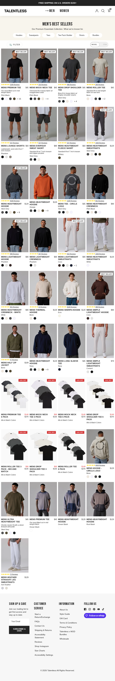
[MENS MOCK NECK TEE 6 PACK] (71, 394)
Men (52, 11)
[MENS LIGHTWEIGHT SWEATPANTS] (71, 235)
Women (64, 11)
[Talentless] (15, 11)
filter (16, 45)
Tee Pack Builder (65, 35)
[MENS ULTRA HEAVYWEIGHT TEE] (14, 499)
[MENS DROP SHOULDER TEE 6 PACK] (100, 394)
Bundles (96, 35)
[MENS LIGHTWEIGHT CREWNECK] (43, 235)
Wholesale (64, 639)
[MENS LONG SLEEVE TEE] (71, 341)
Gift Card (64, 618)
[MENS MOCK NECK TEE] (43, 66)
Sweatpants (34, 35)
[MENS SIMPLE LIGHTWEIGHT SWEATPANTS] (100, 341)
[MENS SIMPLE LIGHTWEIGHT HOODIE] (100, 288)
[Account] (96, 11)
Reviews (38, 642)
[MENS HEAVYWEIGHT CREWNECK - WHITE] (14, 288)
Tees (48, 35)
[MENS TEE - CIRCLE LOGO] (71, 182)
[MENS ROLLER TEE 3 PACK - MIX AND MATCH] (14, 446)
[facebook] (85, 609)
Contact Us (39, 626)
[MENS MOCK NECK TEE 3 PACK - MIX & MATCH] (43, 394)
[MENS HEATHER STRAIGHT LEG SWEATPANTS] (14, 555)
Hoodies (19, 35)
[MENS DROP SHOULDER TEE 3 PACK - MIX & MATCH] (43, 446)
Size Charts (40, 650)
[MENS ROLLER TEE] (100, 66)
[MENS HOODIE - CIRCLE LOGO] (100, 446)
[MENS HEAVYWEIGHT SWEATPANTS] (100, 124)
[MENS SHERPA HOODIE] (71, 288)
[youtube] (98, 609)
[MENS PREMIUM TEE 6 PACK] (14, 394)
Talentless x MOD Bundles (67, 633)
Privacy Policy (66, 627)
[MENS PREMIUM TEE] (14, 66)
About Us (64, 610)
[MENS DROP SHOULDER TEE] (71, 66)
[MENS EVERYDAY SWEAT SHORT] (43, 124)
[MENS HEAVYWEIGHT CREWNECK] (100, 182)
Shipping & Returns (43, 630)
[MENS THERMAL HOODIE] (43, 288)
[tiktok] (103, 609)
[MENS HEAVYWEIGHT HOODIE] (14, 182)
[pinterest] (94, 609)
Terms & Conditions (68, 623)
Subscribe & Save (19, 630)
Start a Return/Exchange (42, 615)
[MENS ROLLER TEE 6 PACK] (71, 446)
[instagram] (89, 609)
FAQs (37, 621)
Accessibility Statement (40, 636)
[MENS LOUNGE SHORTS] (14, 124)
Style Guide (65, 614)
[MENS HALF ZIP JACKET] (14, 341)
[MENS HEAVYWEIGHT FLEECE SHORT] (71, 124)
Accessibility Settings (44, 655)
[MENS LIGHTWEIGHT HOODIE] (14, 235)
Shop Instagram (42, 646)
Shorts (82, 35)
